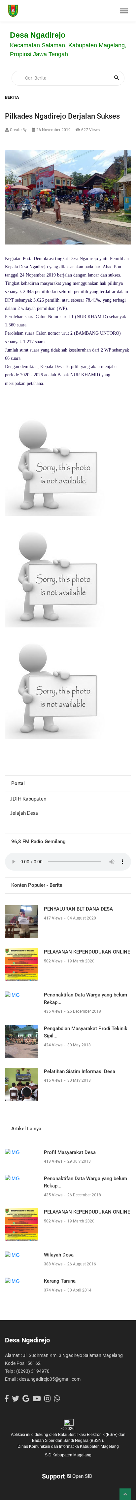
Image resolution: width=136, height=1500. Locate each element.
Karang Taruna (60, 1281)
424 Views (53, 1045)
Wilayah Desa (59, 1255)
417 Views (53, 918)
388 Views (53, 1264)
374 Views (53, 1290)
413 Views (53, 1161)
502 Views (53, 961)
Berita (12, 97)
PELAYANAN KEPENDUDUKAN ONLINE (87, 952)
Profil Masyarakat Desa (70, 1152)
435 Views (53, 1011)
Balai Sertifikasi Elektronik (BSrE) (88, 1434)
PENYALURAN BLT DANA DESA (78, 909)
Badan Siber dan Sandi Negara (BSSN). (68, 1440)
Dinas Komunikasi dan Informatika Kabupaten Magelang (68, 1446)
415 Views (53, 1080)
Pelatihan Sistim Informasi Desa (79, 1071)
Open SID (81, 1476)
